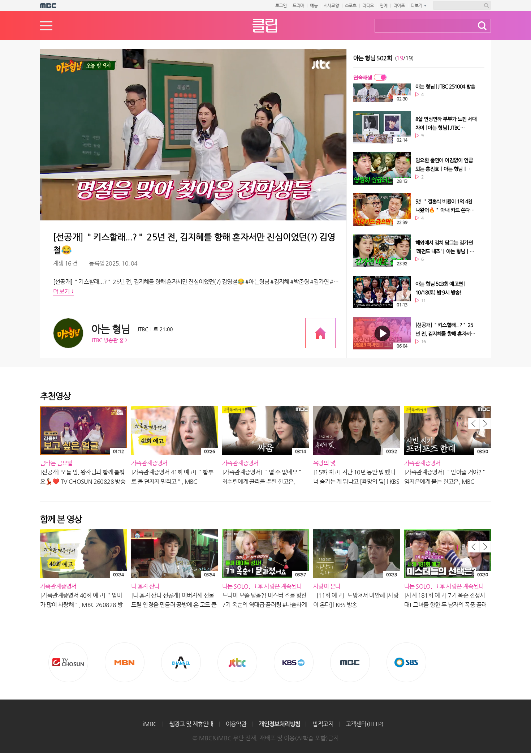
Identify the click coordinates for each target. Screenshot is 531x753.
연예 (384, 5)
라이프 (399, 5)
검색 (482, 25)
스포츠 (351, 5)
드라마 (298, 5)
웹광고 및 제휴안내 (191, 723)
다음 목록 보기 (485, 423)
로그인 (281, 5)
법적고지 (322, 723)
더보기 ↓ (63, 291)
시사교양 (331, 5)
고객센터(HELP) (364, 723)
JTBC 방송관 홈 (107, 340)
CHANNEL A (181, 662)
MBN (124, 662)
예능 (314, 5)
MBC (350, 662)
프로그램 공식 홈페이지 (320, 333)
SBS (406, 662)
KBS (294, 662)
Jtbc (237, 662)
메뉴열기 (46, 25)
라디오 (368, 5)
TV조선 (68, 662)
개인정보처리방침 (279, 723)
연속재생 (362, 77)
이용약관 (236, 723)
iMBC (150, 723)
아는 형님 (110, 329)
